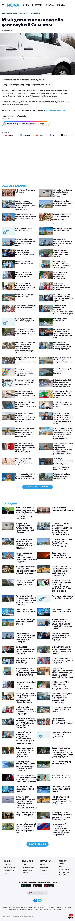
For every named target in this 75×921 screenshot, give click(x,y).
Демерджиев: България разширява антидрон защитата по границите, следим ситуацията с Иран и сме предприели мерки (63, 418)
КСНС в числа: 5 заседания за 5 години (25, 191)
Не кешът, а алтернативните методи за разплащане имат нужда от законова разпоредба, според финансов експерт (63, 464)
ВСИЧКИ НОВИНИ (37, 844)
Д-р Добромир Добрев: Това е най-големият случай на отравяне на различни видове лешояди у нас (63, 333)
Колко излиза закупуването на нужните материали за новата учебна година (25, 372)
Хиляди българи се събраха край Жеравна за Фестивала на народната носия (25, 361)
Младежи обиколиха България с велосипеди (24, 262)
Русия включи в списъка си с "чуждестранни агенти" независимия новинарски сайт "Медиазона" (62, 829)
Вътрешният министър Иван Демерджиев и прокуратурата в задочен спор (63, 361)
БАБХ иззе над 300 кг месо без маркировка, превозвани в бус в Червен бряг (25, 405)
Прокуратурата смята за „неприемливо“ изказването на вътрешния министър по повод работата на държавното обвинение (63, 449)
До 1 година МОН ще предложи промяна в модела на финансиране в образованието (25, 286)
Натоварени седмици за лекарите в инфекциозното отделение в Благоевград (62, 697)
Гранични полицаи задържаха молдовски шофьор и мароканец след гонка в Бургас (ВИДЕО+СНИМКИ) (25, 205)
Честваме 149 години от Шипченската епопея (62, 229)
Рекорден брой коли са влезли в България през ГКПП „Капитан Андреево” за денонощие (63, 298)
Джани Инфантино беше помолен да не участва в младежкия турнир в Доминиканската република (26, 513)
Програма (37, 5)
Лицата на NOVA (28, 867)
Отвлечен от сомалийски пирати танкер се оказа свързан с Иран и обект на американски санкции (26, 802)
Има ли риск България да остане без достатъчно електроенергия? (24, 382)
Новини (25, 5)
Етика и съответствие (46, 909)
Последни (7, 864)
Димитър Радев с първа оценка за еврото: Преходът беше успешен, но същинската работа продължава (25, 417)
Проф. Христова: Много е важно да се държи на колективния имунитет (25, 476)
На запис (49, 5)
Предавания (44, 867)
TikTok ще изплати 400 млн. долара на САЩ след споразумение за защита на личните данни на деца (61, 585)
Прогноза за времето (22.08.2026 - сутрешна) (24, 320)
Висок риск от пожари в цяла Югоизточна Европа (62, 555)
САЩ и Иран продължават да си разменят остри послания (25, 650)
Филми (42, 873)
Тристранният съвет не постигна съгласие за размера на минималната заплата (63, 394)
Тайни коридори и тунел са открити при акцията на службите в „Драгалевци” (25, 752)
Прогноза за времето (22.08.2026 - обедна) (23, 229)
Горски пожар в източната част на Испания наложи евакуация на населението (61, 570)
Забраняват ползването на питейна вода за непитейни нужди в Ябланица (62, 193)
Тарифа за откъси (42, 907)
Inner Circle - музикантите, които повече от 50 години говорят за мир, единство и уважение (62, 672)
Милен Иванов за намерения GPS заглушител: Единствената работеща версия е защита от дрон (63, 310)
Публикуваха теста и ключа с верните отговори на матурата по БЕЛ (24, 462)
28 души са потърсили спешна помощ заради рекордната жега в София (25, 393)
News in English (63, 875)
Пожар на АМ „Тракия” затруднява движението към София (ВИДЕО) (62, 203)
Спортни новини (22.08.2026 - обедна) (26, 610)
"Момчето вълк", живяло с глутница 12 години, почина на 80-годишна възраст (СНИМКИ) (26, 600)
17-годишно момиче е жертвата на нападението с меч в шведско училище (26, 569)
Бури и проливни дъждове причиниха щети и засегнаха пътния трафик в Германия (25, 766)
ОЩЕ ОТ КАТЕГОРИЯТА (37, 487)
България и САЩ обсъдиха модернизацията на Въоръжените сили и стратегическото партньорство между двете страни (25, 348)
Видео (6, 873)
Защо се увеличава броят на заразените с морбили (62, 660)
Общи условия (67, 907)
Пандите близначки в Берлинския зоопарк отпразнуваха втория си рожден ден (26, 828)
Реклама (5, 907)
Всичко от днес (9, 867)
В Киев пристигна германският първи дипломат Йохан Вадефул (25, 252)
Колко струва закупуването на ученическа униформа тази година (61, 286)
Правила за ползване (33, 909)
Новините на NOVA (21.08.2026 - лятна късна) (61, 789)
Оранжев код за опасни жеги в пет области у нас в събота (62, 404)
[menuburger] (3, 5)
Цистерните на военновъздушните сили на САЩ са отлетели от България (62, 242)
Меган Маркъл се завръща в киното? (61, 776)
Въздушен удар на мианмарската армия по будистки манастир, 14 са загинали (25, 543)
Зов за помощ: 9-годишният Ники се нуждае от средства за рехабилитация (62, 264)
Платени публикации (59, 909)
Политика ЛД (22, 909)
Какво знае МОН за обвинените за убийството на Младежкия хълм (60, 275)
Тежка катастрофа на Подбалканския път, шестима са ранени (61, 476)
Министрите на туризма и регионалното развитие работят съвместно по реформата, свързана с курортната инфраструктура (63, 433)
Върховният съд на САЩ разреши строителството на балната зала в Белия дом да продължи (62, 752)
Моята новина (9, 870)
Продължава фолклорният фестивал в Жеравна (25, 307)
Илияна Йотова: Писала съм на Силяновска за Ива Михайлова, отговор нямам (25, 242)
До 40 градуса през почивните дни (60, 320)
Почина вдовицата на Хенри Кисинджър (26, 814)
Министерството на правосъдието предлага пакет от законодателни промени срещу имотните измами (25, 448)
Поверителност (13, 909)
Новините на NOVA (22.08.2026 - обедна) (62, 610)
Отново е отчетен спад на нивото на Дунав (24, 295)
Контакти (59, 907)
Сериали (43, 870)
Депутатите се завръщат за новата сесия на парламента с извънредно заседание (62, 346)
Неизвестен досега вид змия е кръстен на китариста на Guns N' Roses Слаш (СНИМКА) (26, 778)
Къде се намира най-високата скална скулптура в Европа (26, 582)
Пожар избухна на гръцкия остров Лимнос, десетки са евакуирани (61, 800)
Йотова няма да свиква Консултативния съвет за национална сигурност (25, 216)
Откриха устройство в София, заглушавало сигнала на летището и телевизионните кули (62, 383)
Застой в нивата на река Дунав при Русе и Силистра (62, 371)
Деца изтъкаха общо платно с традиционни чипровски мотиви (24, 274)
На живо (61, 5)
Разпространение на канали (28, 907)
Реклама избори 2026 (14, 907)
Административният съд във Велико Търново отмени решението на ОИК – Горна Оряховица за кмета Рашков (25, 432)
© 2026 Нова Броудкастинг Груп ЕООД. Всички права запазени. (17, 916)
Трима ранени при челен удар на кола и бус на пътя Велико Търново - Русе (25, 331)
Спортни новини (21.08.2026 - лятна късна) (25, 789)
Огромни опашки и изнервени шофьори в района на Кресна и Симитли (61, 253)
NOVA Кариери (64, 872)
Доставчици (52, 907)
